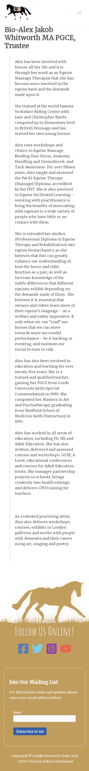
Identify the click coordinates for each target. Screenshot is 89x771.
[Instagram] (51, 648)
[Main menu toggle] (79, 13)
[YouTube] (65, 648)
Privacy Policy (40, 761)
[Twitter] (37, 648)
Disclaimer (64, 761)
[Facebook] (23, 648)
